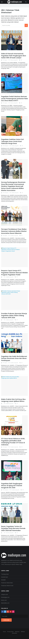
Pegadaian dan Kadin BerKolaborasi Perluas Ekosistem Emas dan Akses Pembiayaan (14, 358)
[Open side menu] (2, 2)
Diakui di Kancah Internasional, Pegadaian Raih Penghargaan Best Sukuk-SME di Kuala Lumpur (13, 56)
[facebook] (2, 611)
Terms (4, 631)
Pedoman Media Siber (7, 582)
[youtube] (10, 611)
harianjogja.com (5, 597)
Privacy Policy (10, 631)
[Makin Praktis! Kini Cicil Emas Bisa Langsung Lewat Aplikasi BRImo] (14, 386)
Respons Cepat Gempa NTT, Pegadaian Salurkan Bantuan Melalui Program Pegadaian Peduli (14, 273)
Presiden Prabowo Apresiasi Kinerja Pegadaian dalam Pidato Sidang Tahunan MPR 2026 (14, 316)
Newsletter (14, 633)
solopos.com (4, 594)
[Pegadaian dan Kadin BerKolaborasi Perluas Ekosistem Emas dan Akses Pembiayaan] (14, 343)
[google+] (8, 611)
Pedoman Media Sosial (7, 585)
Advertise (17, 631)
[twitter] (5, 611)
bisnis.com (4, 600)
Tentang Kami (5, 574)
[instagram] (13, 611)
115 (21, 60)
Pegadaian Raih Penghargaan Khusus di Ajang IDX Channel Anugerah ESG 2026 (11, 486)
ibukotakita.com (5, 603)
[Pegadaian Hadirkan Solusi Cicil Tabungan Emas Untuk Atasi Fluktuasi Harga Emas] (14, 126)
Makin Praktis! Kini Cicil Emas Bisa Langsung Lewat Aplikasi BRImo (13, 400)
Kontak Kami (4, 577)
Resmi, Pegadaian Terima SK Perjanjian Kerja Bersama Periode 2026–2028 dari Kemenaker (13, 528)
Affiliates (23, 631)
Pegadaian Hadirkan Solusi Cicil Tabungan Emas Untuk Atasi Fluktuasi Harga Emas (12, 141)
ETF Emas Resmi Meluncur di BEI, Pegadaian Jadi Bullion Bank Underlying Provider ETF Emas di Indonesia (13, 442)
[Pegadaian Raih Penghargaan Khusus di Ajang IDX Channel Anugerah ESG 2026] (14, 470)
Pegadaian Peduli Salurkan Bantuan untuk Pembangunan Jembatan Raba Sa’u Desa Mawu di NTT (14, 99)
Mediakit (3, 580)
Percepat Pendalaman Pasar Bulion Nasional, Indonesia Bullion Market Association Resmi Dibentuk (14, 231)
